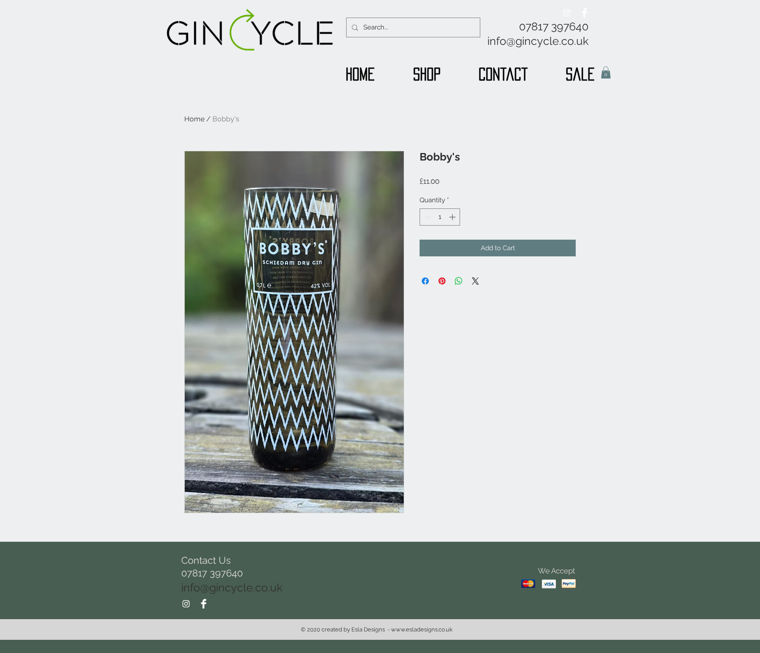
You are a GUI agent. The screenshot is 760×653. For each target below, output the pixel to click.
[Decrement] (427, 217)
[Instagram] (567, 13)
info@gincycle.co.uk (537, 40)
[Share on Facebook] (425, 281)
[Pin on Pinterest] (442, 281)
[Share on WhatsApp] (458, 281)
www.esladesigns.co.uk (422, 629)
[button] (606, 72)
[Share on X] (475, 281)
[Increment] (453, 217)
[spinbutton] (440, 217)
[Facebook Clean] (584, 13)
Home (194, 119)
